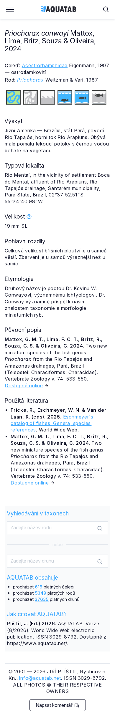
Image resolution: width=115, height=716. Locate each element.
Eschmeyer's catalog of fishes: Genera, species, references (52, 423)
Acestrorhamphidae (45, 65)
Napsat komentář (55, 705)
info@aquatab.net (40, 678)
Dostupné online (24, 385)
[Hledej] (99, 528)
